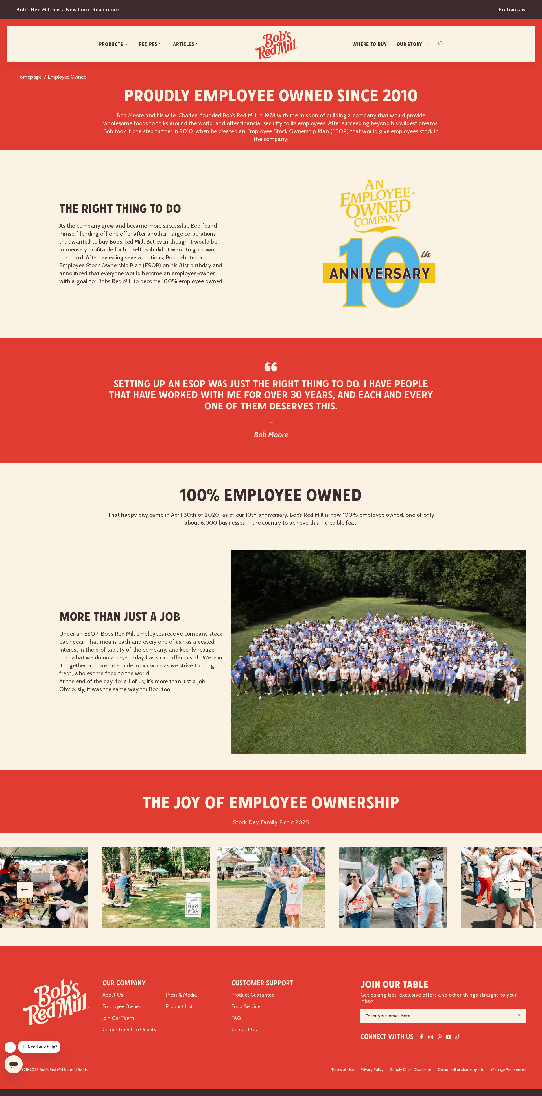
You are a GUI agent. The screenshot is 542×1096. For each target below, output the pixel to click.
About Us (112, 995)
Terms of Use (342, 1069)
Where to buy (369, 44)
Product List (179, 1006)
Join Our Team (118, 1018)
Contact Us (244, 1029)
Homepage (29, 77)
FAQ (236, 1018)
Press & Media (181, 995)
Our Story (409, 44)
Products (111, 44)
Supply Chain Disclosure (410, 1069)
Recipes (148, 44)
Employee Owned (122, 1006)
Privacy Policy (371, 1069)
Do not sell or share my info (461, 1069)
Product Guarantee (252, 995)
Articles (183, 44)
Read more (105, 9)
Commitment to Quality (129, 1029)
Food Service (245, 1006)
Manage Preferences (508, 1069)
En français (512, 9)
